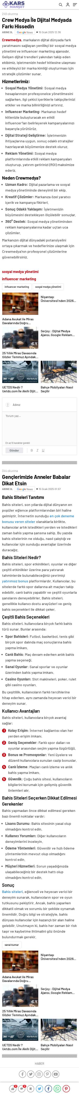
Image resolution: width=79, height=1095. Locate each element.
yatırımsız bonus (15, 581)
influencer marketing (17, 286)
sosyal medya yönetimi (48, 286)
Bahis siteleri (12, 891)
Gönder (14, 450)
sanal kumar (12, 944)
